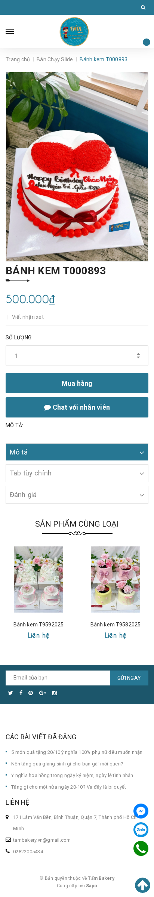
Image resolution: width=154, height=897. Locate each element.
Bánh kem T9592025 (38, 625)
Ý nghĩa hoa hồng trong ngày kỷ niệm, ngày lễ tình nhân (72, 775)
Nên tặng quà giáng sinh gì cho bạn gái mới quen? (67, 764)
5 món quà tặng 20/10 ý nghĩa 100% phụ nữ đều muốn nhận (77, 752)
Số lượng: (19, 337)
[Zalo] (140, 829)
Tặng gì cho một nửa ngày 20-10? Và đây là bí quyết (68, 787)
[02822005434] (141, 848)
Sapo (91, 885)
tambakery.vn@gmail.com (42, 840)
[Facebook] (140, 811)
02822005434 (28, 851)
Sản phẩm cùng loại (77, 524)
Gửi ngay (129, 678)
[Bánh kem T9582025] (115, 579)
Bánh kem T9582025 (115, 625)
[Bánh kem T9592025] (38, 579)
